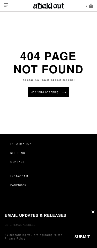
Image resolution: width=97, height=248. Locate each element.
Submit (82, 237)
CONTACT (17, 162)
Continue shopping (45, 92)
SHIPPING (17, 153)
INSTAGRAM (19, 176)
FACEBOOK (18, 185)
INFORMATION (21, 144)
